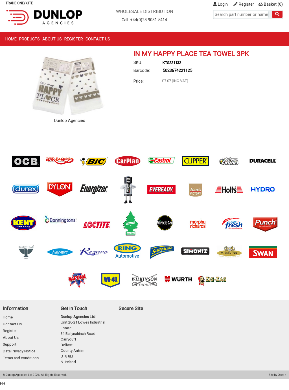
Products (29, 39)
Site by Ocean (277, 374)
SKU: (137, 62)
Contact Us (98, 39)
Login (222, 4)
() (273, 4)
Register (246, 4)
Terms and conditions (21, 358)
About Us (52, 39)
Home (11, 39)
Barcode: (141, 70)
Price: (138, 81)
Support (9, 344)
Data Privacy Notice (19, 351)
